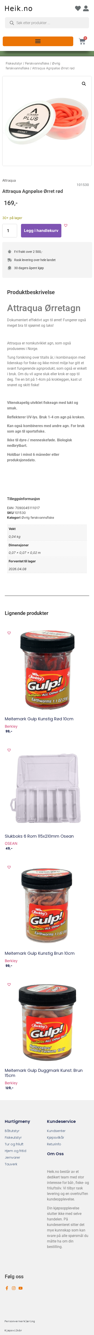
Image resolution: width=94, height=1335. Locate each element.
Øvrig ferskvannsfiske (37, 517)
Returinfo (54, 1144)
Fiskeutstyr (14, 63)
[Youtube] (20, 1288)
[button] (38, 41)
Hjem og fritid (15, 1151)
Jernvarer (12, 1157)
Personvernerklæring (20, 1321)
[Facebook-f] (7, 1288)
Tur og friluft (14, 1144)
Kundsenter (56, 1131)
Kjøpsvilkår (55, 1137)
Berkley (11, 726)
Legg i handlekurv (41, 230)
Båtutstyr (12, 1131)
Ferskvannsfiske (37, 63)
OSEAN (11, 843)
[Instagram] (14, 1288)
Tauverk (11, 1164)
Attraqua (9, 180)
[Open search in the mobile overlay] (47, 23)
